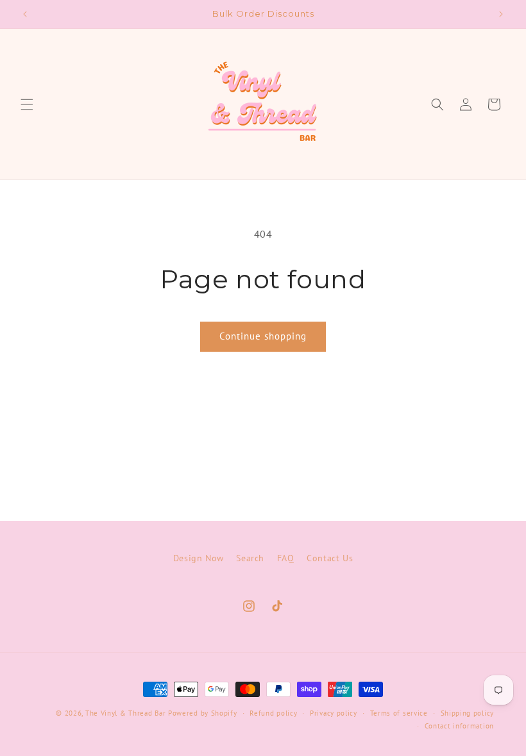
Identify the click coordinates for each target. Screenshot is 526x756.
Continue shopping (263, 336)
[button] (27, 104)
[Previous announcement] (25, 14)
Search (250, 558)
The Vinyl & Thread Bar (125, 713)
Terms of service (399, 713)
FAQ (285, 558)
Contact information (459, 725)
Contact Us (330, 558)
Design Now (198, 558)
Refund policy (273, 713)
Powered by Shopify (202, 713)
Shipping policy (468, 713)
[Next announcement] (501, 14)
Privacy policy (333, 713)
